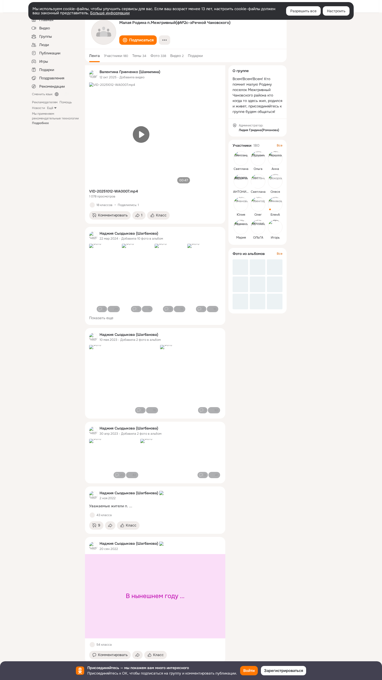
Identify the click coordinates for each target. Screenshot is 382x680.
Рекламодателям (44, 102)
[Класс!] (92, 205)
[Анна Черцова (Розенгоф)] (275, 158)
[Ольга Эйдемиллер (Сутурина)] (258, 158)
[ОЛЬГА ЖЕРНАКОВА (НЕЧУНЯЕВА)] (258, 227)
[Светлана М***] (258, 181)
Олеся (275, 192)
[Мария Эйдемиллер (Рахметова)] (241, 227)
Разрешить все (303, 11)
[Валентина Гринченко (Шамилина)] (93, 74)
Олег (258, 215)
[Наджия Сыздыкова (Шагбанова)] (93, 236)
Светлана (241, 169)
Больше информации (110, 13)
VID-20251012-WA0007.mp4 (113, 191)
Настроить (336, 11)
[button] (138, 40)
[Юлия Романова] (241, 204)
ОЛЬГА (258, 237)
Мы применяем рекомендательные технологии (55, 118)
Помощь (66, 102)
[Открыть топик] (155, 506)
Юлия (241, 215)
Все (279, 145)
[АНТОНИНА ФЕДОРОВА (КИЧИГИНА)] (241, 181)
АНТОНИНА (242, 192)
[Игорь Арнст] (275, 227)
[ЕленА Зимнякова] (275, 204)
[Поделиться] (110, 525)
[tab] (94, 55)
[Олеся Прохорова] (275, 181)
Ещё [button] (50, 108)
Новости (38, 108)
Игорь (275, 237)
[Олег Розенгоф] (258, 204)
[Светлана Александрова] (241, 158)
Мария (241, 237)
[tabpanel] (155, 364)
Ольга (258, 169)
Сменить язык (42, 94)
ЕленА (275, 215)
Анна (275, 169)
